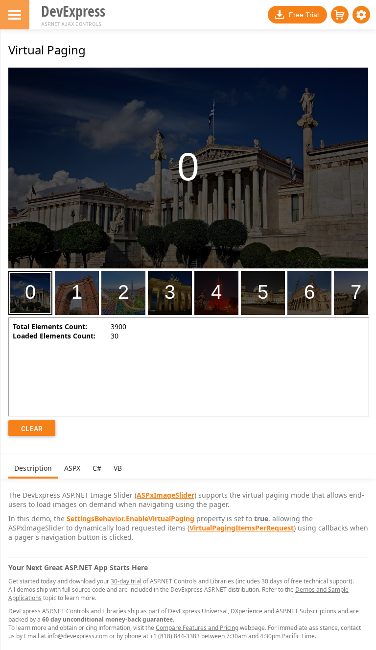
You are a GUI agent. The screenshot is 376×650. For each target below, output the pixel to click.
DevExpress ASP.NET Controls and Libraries (67, 611)
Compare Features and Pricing (197, 628)
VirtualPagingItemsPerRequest (241, 527)
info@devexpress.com (77, 636)
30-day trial (126, 581)
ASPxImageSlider (165, 495)
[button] (361, 15)
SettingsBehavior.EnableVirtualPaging (130, 518)
